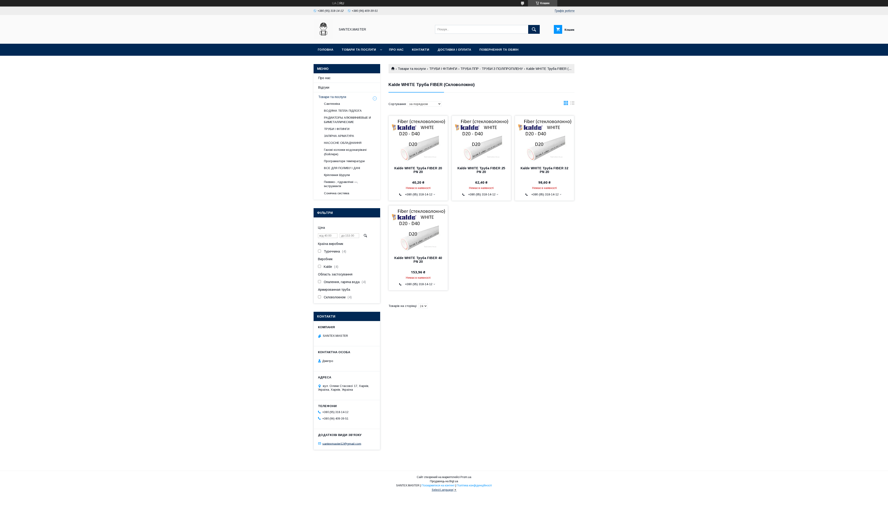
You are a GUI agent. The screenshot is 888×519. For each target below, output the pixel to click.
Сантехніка (332, 103)
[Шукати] (534, 29)
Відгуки (323, 87)
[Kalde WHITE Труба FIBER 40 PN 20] (418, 229)
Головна (325, 49)
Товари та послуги (359, 49)
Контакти (420, 49)
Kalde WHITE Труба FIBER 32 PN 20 (544, 170)
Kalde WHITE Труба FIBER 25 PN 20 (481, 170)
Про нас (396, 49)
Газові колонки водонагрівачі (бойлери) (345, 152)
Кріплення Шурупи (337, 175)
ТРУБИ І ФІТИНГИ (443, 69)
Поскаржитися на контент (438, 485)
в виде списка (572, 104)
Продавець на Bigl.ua (444, 481)
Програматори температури (344, 161)
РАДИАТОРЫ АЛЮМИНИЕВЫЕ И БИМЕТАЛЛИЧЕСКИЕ (347, 120)
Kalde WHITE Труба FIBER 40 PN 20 (418, 259)
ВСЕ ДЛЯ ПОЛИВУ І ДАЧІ (342, 168)
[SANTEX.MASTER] (323, 38)
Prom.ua (465, 477)
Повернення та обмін (498, 49)
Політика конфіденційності (474, 485)
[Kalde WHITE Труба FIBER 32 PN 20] (544, 139)
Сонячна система (336, 193)
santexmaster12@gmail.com (341, 443)
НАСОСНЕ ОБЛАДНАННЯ (342, 143)
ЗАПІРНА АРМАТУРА (339, 136)
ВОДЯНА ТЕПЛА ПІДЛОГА (343, 110)
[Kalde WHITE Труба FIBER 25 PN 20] (481, 139)
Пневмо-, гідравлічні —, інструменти (341, 184)
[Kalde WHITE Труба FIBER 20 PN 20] (418, 139)
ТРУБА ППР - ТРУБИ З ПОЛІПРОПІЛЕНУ (491, 69)
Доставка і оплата (454, 49)
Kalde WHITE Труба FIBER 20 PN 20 (418, 170)
